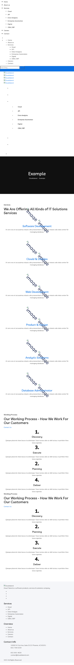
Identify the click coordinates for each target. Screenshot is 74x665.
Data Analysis (12, 612)
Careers (6, 30)
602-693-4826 (16, 653)
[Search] (22, 67)
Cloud (10, 11)
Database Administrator (37, 390)
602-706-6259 (16, 648)
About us (7, 5)
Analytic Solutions (37, 357)
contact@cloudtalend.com (20, 655)
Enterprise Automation (15, 21)
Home (6, 2)
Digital (10, 24)
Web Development (37, 291)
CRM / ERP (11, 27)
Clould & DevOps (37, 259)
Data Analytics (13, 18)
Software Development (37, 226)
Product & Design (37, 324)
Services (6, 8)
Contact (6, 34)
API (9, 14)
